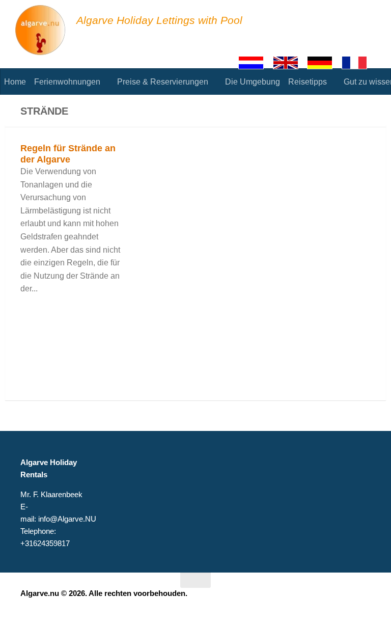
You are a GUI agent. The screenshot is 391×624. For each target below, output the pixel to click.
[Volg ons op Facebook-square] (345, 600)
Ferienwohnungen (67, 81)
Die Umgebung (252, 81)
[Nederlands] (255, 62)
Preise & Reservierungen (162, 81)
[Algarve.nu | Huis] (40, 30)
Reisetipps (307, 81)
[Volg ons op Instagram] (363, 600)
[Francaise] (359, 62)
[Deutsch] (324, 62)
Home (15, 81)
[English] (290, 62)
